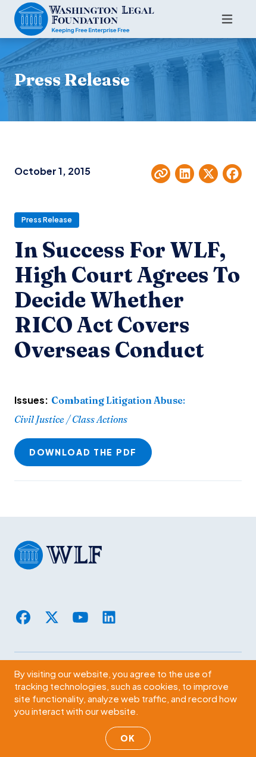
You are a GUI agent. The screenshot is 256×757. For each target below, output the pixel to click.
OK (128, 738)
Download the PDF (83, 452)
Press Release (46, 219)
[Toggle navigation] (227, 19)
